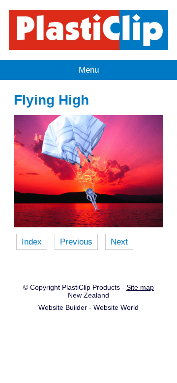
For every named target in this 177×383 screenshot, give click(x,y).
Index (32, 241)
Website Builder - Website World (88, 307)
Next (119, 241)
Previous (76, 241)
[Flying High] (89, 224)
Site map (140, 287)
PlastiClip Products (91, 287)
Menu (89, 70)
